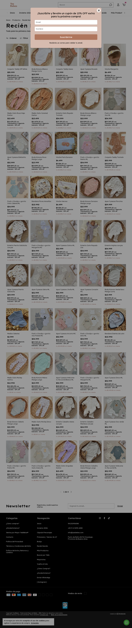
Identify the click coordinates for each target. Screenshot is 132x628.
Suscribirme (66, 37)
